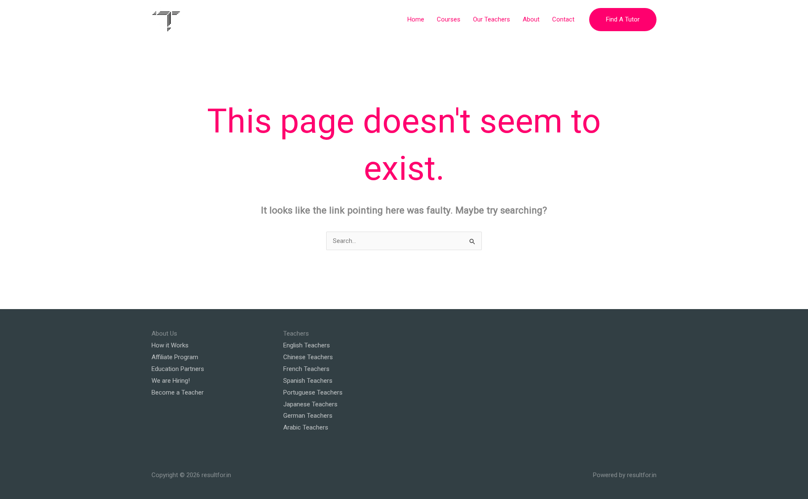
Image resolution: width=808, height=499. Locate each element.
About (531, 19)
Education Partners (178, 369)
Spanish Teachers (307, 380)
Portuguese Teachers (313, 392)
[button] (622, 19)
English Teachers (306, 345)
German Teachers (307, 415)
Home (415, 19)
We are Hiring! (171, 380)
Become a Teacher (178, 392)
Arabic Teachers (305, 427)
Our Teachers (491, 19)
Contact (563, 19)
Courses (448, 19)
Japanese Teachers (310, 404)
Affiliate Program (175, 357)
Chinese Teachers (308, 357)
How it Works (170, 345)
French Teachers (306, 369)
